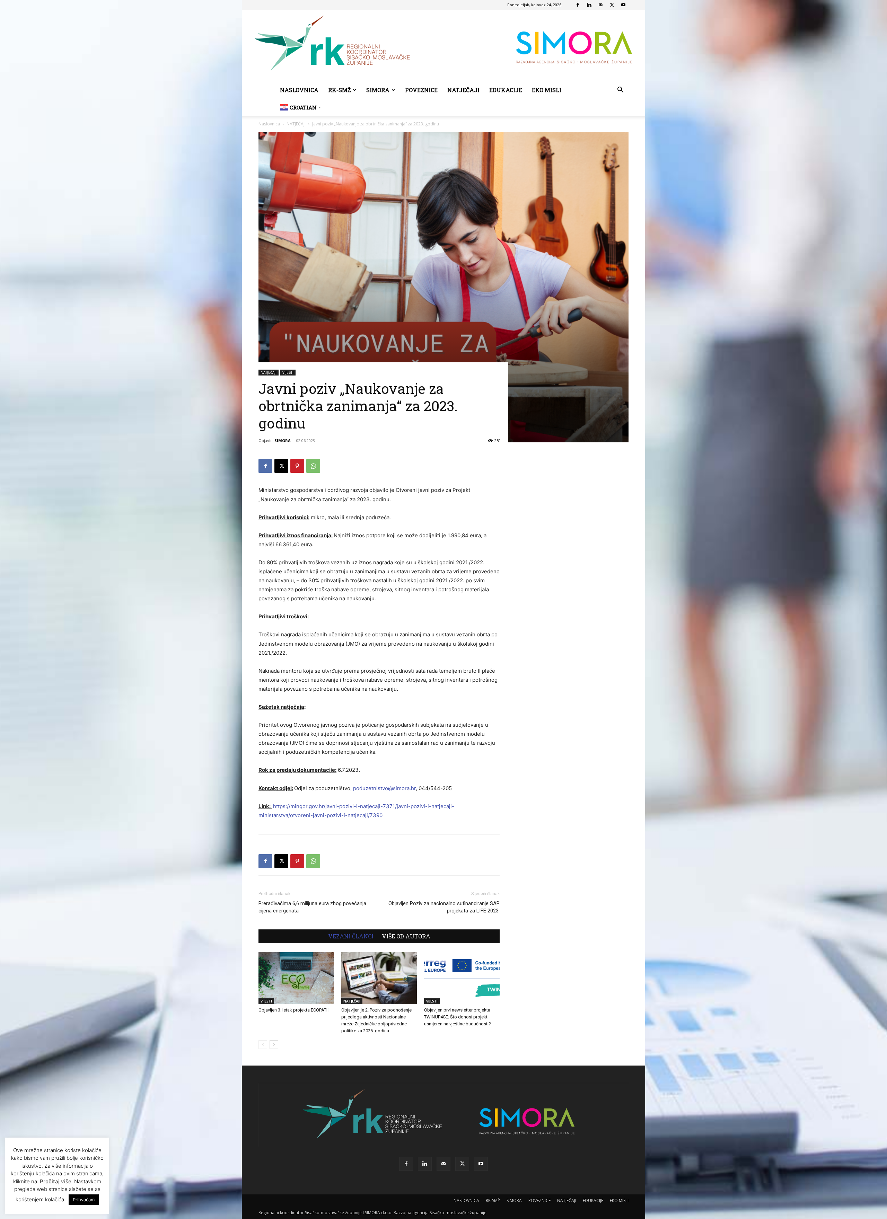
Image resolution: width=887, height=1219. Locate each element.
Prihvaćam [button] (84, 1199)
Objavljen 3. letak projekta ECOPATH (294, 1010)
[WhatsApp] (313, 466)
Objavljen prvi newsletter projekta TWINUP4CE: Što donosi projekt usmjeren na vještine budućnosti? (457, 1016)
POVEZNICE (421, 90)
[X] (612, 5)
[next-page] (274, 1044)
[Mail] (600, 5)
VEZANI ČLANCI (351, 936)
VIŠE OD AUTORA (406, 936)
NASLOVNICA (299, 90)
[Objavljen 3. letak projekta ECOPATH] (296, 978)
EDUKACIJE (505, 90)
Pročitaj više (55, 1181)
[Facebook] (577, 5)
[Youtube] (623, 5)
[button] (620, 90)
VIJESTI (287, 372)
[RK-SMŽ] (443, 46)
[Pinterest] (297, 466)
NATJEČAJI (463, 90)
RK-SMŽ (339, 90)
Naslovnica (269, 124)
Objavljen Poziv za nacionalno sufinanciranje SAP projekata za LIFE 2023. (444, 907)
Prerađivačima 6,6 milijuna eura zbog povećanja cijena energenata (312, 907)
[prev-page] (262, 1044)
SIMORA (377, 90)
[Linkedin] (589, 5)
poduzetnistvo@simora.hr (384, 788)
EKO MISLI (546, 90)
